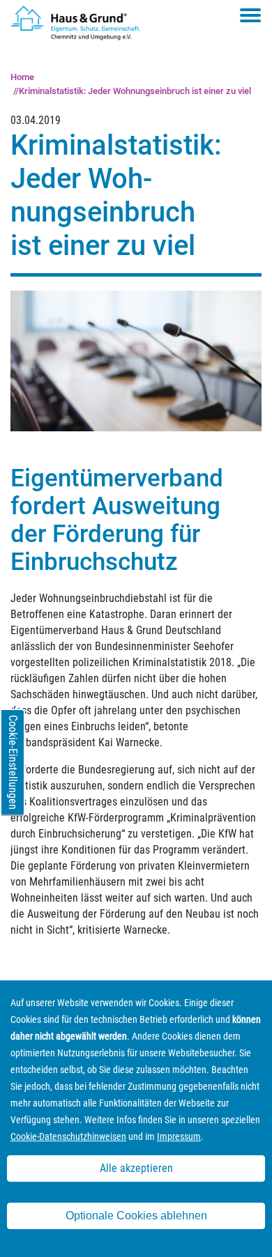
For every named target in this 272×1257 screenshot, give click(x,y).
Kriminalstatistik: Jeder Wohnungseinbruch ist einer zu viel (135, 91)
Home (22, 77)
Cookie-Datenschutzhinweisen (68, 1136)
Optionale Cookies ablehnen (136, 1215)
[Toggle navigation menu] (250, 15)
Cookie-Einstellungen (13, 762)
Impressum (179, 1136)
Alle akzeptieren (136, 1168)
